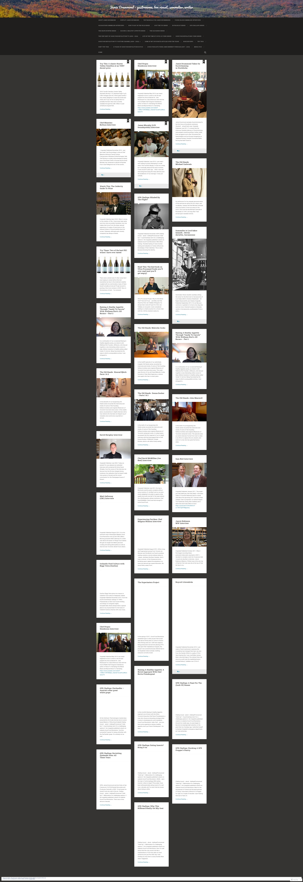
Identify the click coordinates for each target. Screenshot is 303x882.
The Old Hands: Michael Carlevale (184, 163)
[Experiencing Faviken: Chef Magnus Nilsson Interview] (151, 535)
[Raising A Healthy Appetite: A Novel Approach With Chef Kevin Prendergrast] (151, 693)
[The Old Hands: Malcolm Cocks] (151, 345)
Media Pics (198, 47)
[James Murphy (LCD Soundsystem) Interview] (151, 144)
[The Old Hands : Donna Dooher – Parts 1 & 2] (151, 410)
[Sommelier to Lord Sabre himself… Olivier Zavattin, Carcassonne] (189, 264)
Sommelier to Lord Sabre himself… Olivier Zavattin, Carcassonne (186, 232)
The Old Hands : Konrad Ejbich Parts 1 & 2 (113, 373)
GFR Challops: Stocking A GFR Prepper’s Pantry (189, 749)
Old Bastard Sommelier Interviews (111, 25)
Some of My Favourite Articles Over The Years (162, 41)
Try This (200, 41)
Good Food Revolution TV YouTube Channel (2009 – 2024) (118, 41)
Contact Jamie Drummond (129, 20)
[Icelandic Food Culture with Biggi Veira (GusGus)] (113, 579)
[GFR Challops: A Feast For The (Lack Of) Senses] (189, 699)
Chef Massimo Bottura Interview (108, 123)
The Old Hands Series (157, 31)
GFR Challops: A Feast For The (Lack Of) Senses (189, 684)
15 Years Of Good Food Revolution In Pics (128, 47)
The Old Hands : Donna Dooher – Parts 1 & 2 (151, 394)
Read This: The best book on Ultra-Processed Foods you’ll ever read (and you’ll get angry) (150, 270)
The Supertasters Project (148, 582)
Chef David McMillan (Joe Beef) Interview (149, 459)
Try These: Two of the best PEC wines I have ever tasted (113, 251)
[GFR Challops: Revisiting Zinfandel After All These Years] (113, 771)
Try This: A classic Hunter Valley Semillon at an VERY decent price (112, 65)
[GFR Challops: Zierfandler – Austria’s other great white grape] (113, 705)
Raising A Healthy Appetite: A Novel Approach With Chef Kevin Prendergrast (151, 672)
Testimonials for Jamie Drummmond (156, 20)
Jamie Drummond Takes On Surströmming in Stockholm (188, 65)
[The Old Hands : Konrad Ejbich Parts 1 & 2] (113, 387)
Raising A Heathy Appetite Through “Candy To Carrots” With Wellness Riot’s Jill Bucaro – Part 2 (112, 310)
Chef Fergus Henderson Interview (147, 64)
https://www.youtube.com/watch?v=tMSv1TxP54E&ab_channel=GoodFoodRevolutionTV (151, 110)
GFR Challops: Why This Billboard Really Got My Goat (150, 807)
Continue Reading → (106, 109)
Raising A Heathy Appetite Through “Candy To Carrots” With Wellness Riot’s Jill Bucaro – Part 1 (188, 336)
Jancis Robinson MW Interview (183, 522)
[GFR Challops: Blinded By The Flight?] (151, 216)
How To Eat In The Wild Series (139, 25)
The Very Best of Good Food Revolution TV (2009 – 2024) (118, 36)
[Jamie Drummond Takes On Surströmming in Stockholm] (189, 95)
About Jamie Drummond (107, 20)
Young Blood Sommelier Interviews (188, 20)
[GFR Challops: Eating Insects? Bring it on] (151, 760)
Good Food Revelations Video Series (188, 36)
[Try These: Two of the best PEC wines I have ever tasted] (113, 264)
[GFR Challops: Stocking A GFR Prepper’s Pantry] (189, 765)
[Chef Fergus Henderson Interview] (151, 79)
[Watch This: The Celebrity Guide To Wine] (113, 203)
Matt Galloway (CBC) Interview (107, 497)
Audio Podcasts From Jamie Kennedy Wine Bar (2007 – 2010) (168, 47)
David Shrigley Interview (111, 435)
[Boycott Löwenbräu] (189, 614)
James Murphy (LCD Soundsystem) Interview (149, 126)
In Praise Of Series (179, 25)
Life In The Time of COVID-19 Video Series (156, 36)
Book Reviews (188, 41)
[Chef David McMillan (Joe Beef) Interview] (151, 474)
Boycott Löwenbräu (184, 582)
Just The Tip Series (161, 25)
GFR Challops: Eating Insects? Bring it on (151, 746)
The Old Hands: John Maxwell (189, 398)
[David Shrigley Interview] (113, 449)
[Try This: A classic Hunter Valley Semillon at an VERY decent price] (113, 79)
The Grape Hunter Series (107, 31)
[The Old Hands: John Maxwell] (189, 411)
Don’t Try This (103, 47)
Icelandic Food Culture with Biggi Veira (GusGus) (112, 564)
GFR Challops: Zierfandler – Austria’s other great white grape (112, 690)
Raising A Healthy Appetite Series (132, 31)
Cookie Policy (32, 878)
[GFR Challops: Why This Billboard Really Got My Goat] (151, 825)
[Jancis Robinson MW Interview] (189, 537)
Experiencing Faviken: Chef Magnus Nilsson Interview (150, 520)
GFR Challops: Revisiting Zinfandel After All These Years (111, 755)
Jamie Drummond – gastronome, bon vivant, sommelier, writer (151, 7)
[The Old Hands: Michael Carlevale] (189, 182)
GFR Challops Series (197, 25)
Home (100, 52)
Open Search (205, 52)
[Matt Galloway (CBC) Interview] (113, 515)
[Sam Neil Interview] (189, 475)
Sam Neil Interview (184, 459)
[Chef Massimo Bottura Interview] (113, 137)
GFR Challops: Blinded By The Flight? (149, 198)
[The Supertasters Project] (151, 609)
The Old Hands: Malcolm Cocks (151, 328)
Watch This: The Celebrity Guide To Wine (111, 187)
